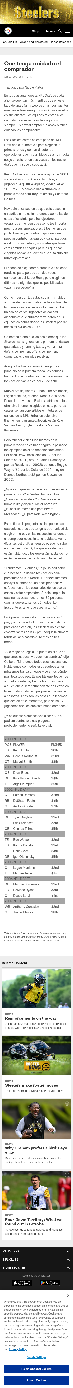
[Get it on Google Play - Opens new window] (49, 1285)
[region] (36, 1339)
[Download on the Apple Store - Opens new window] (22, 1283)
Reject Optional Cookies (36, 1368)
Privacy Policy (18, 1349)
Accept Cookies (36, 1380)
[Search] (60, 31)
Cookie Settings (36, 1357)
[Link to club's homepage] (8, 29)
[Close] (68, 1295)
